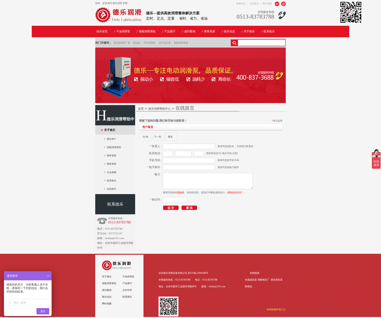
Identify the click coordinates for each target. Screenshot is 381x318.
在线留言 (254, 3)
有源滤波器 (251, 279)
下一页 (157, 136)
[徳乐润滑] (118, 20)
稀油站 (136, 42)
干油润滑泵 (128, 276)
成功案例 (107, 290)
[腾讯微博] (283, 3)
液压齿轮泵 (277, 279)
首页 (141, 108)
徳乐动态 (107, 296)
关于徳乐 (109, 129)
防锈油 (248, 286)
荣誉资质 (111, 155)
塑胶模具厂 (264, 279)
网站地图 (267, 3)
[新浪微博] (277, 3)
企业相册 (111, 172)
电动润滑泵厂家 (122, 42)
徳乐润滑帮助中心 (159, 108)
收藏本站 (241, 3)
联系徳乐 (111, 180)
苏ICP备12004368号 (198, 273)
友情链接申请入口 (276, 309)
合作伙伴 (127, 290)
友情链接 (254, 273)
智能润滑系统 (181, 42)
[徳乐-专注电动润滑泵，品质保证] (190, 102)
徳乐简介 (111, 139)
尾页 (170, 136)
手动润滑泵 (150, 42)
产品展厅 (127, 283)
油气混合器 (165, 42)
